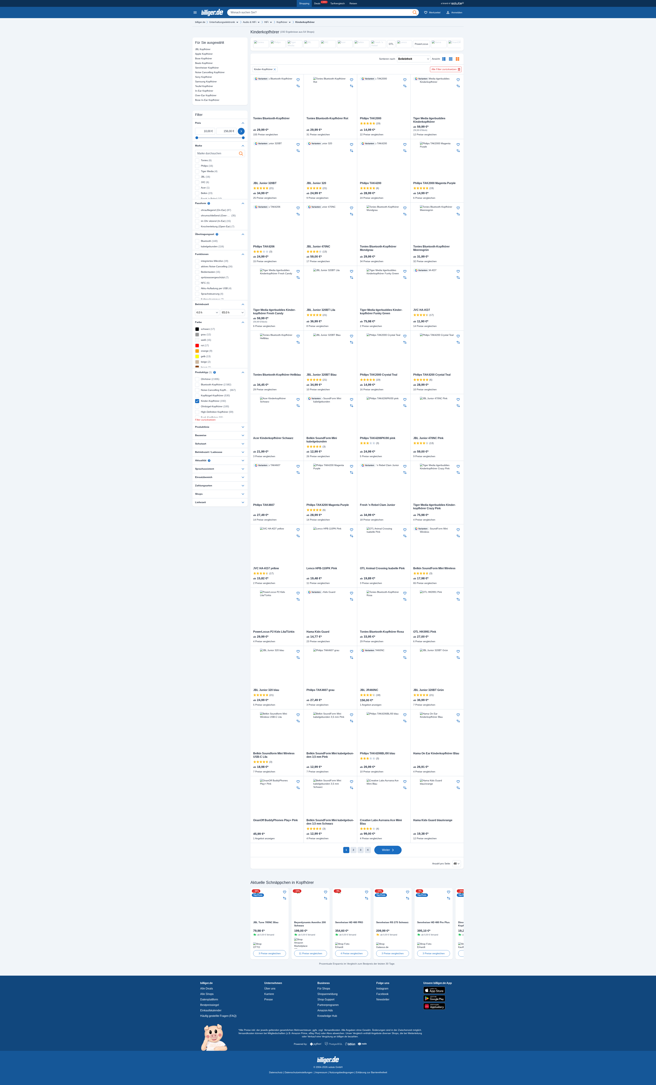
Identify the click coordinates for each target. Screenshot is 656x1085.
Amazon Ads (325, 1010)
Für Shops (323, 988)
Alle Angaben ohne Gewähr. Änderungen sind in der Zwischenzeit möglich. (381, 1030)
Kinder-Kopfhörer (263, 69)
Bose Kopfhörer (197, 58)
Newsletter (382, 999)
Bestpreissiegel (209, 1004)
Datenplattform (209, 999)
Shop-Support (325, 999)
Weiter (386, 849)
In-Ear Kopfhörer (197, 90)
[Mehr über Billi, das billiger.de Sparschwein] (216, 1037)
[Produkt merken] (298, 80)
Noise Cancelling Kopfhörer (197, 72)
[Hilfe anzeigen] (209, 203)
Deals (320, 3)
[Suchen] (414, 12)
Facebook (382, 994)
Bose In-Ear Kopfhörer (197, 100)
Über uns (269, 988)
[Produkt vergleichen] (298, 86)
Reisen (353, 3)
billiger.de (200, 22)
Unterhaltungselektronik (222, 22)
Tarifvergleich (337, 3)
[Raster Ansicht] (451, 59)
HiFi (266, 22)
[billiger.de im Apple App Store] (437, 990)
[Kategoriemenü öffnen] (195, 12)
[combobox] (323, 12)
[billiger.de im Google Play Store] (437, 998)
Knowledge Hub (327, 1015)
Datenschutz (276, 1072)
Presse (268, 999)
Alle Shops (207, 994)
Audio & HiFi (249, 22)
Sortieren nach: (387, 58)
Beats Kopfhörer (197, 63)
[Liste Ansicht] (444, 59)
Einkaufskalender (210, 1010)
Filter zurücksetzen (205, 419)
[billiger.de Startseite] (212, 12)
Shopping (304, 3)
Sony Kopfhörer (197, 77)
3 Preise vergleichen (270, 953)
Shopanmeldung (327, 994)
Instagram (382, 988)
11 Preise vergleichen (310, 953)
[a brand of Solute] (452, 3)
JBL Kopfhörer (197, 49)
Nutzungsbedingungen (341, 1072)
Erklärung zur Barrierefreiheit (371, 1072)
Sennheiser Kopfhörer (197, 67)
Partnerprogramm (328, 1004)
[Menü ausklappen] (237, 22)
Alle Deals (206, 988)
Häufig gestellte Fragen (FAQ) (218, 1015)
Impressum (321, 1072)
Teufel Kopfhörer (197, 86)
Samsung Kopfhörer (197, 81)
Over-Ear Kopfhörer (197, 95)
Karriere (269, 994)
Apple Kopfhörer (197, 53)
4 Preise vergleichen (352, 953)
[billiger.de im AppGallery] (437, 1006)
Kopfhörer (282, 22)
